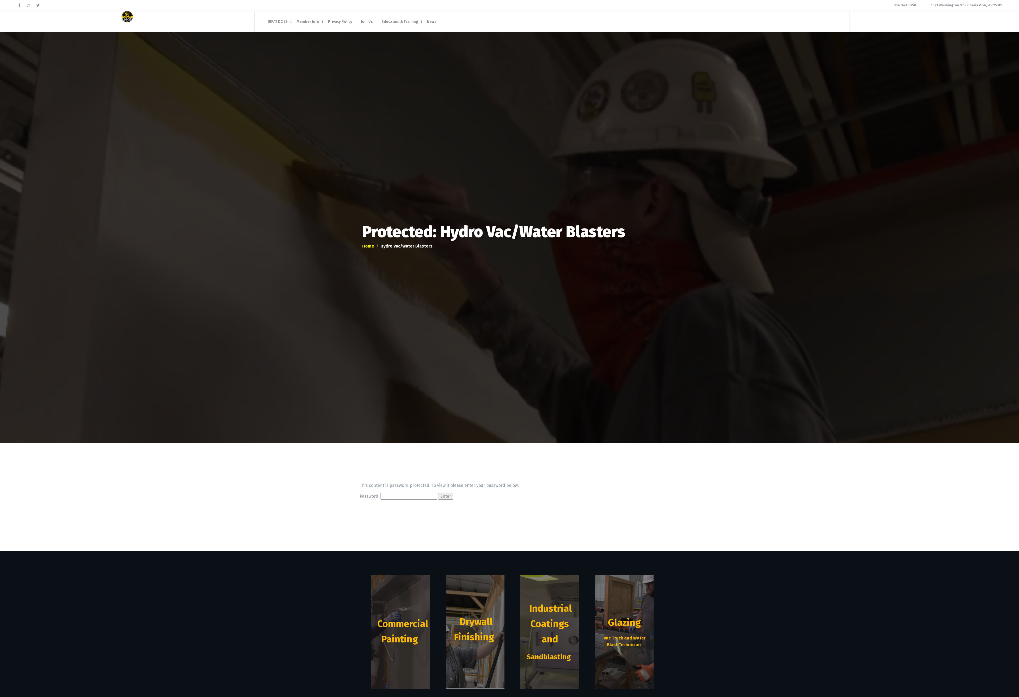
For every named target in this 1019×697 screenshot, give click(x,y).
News (432, 22)
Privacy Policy (340, 22)
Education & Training (400, 22)
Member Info (307, 22)
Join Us (367, 22)
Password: (370, 496)
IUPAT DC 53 (278, 22)
